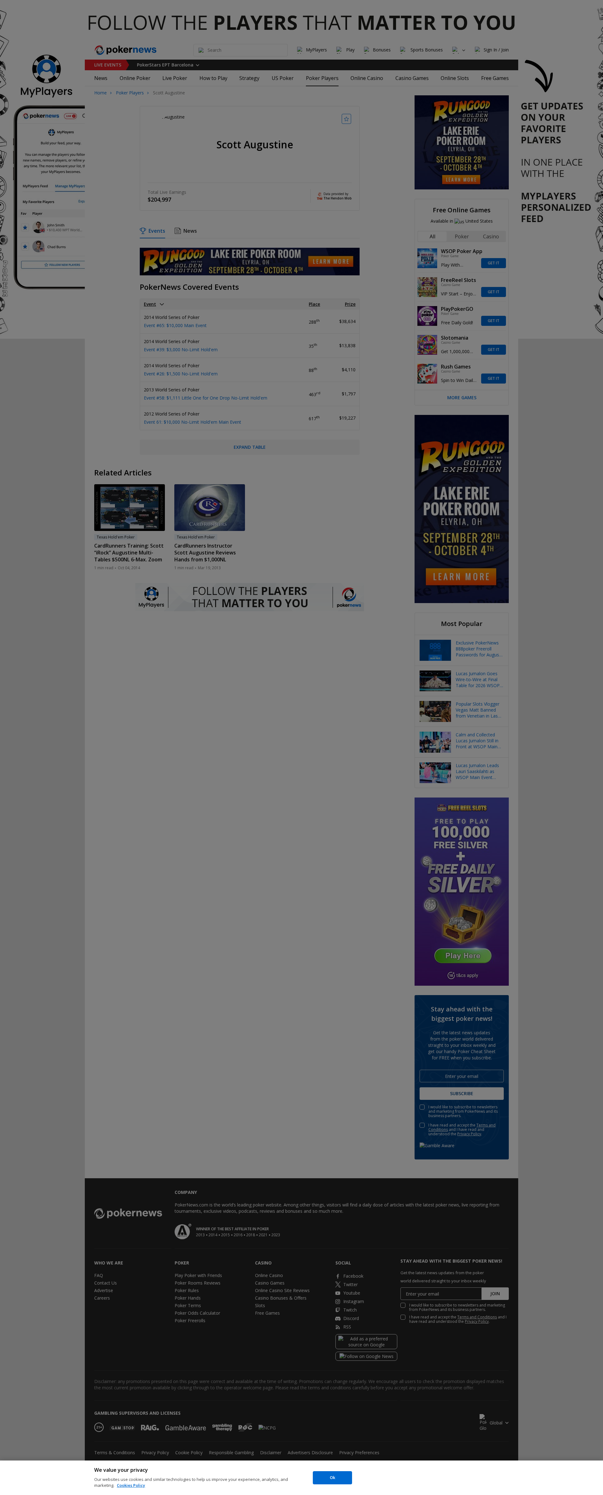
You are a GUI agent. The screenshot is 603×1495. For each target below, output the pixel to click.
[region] (301, 1478)
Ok (332, 1477)
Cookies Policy (131, 1485)
